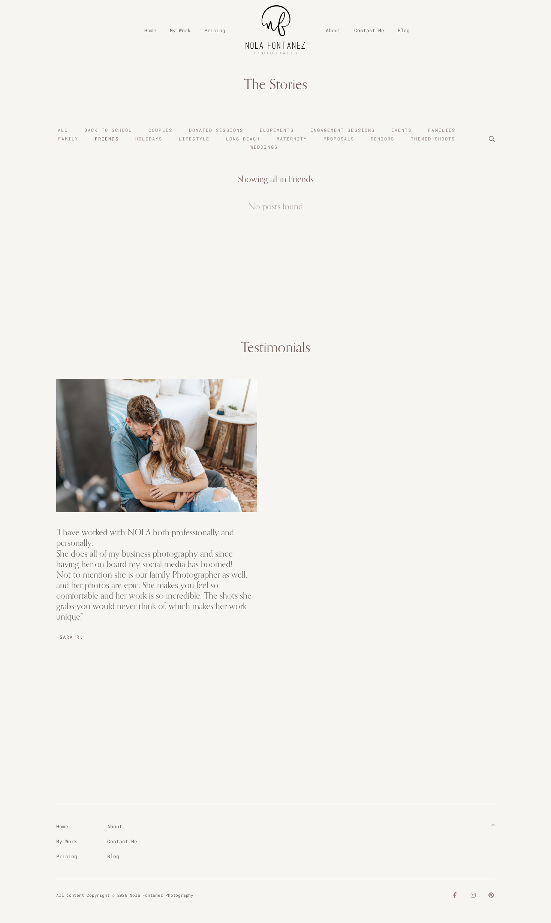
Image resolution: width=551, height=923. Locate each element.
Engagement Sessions (342, 130)
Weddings (264, 147)
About (333, 30)
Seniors (383, 139)
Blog (404, 30)
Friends (107, 139)
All (63, 130)
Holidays (149, 139)
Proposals (338, 139)
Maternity (292, 139)
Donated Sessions (216, 130)
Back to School (108, 130)
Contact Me (369, 30)
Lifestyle (194, 139)
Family (68, 139)
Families (441, 130)
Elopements (277, 130)
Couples (160, 130)
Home (150, 30)
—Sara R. (70, 637)
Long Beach (243, 139)
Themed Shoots (433, 139)
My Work (180, 30)
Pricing (214, 30)
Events (401, 130)
